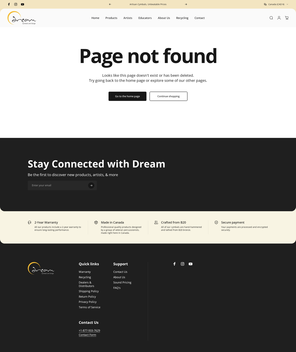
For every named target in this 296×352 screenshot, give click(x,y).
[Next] (186, 4)
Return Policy (87, 296)
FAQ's (117, 288)
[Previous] (110, 4)
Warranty (85, 272)
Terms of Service (89, 307)
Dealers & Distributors (86, 284)
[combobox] (276, 4)
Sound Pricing (122, 282)
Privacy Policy (88, 302)
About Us (119, 277)
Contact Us (120, 272)
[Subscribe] (91, 185)
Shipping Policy (89, 291)
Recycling (85, 277)
